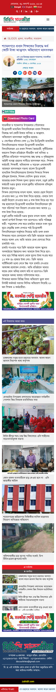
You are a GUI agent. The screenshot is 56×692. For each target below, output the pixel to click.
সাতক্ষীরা (28, 38)
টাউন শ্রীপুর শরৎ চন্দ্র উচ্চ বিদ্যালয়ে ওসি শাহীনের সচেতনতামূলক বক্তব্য (26, 437)
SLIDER (12, 38)
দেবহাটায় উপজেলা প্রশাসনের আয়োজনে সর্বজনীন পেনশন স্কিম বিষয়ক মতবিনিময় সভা (26, 398)
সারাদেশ (37, 38)
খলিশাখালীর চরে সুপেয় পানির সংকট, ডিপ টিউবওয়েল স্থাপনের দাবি (23, 557)
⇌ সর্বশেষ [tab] (28, 567)
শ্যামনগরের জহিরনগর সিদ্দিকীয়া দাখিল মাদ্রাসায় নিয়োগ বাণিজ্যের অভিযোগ (26, 518)
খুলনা (20, 38)
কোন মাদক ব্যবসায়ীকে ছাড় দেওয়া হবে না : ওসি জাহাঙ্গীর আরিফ (26, 479)
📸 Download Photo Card (19, 118)
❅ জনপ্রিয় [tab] (28, 571)
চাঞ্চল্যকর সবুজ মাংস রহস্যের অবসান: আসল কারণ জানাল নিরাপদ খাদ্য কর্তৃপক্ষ (26, 359)
